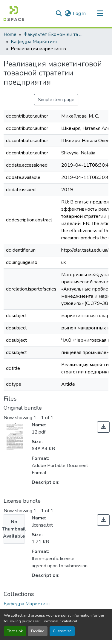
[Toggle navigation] (100, 13)
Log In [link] (79, 13)
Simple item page (56, 99)
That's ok (15, 631)
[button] (14, 13)
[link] (103, 427)
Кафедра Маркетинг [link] (34, 41)
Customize (62, 631)
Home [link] (10, 34)
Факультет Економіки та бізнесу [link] (53, 34)
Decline (37, 631)
